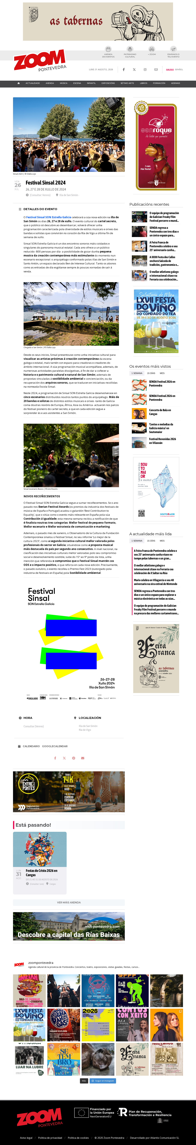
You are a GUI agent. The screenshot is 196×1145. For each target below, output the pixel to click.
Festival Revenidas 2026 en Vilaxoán (162, 441)
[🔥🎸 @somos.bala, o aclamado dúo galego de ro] (166, 1025)
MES (162, 373)
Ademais (175, 83)
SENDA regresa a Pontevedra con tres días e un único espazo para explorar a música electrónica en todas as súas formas (164, 231)
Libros (143, 83)
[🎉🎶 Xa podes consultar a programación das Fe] (63, 1059)
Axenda (50, 83)
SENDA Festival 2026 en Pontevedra (162, 383)
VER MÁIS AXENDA (69, 902)
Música (63, 83)
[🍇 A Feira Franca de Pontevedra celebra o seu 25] (132, 1059)
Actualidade (33, 83)
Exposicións (108, 83)
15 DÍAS (151, 373)
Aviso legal (26, 1137)
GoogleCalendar (55, 746)
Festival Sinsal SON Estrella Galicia (49, 217)
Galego (170, 69)
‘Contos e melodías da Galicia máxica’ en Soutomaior (161, 428)
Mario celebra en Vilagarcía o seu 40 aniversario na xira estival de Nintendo (155, 582)
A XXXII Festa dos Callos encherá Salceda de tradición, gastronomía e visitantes (163, 261)
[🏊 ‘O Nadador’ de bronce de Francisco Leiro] (98, 1059)
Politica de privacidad (50, 1137)
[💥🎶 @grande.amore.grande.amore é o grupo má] (63, 990)
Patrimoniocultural (130, 55)
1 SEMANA (137, 373)
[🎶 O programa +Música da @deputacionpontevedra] (29, 1059)
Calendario (31, 746)
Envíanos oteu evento (173, 55)
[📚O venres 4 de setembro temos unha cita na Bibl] (132, 1025)
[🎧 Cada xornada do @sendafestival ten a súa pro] (98, 1025)
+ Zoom (152, 54)
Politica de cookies (78, 1137)
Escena (77, 83)
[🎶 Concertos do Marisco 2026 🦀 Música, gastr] (98, 990)
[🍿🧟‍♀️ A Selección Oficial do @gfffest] (132, 990)
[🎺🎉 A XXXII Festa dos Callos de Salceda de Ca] (63, 1025)
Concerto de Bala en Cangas (160, 412)
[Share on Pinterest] (73, 758)
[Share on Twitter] (64, 758)
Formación (159, 83)
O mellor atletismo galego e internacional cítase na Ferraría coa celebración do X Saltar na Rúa (164, 275)
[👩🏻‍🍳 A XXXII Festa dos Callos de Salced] (166, 1059)
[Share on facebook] (55, 758)
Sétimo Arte (127, 83)
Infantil (91, 83)
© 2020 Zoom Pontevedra (109, 1137)
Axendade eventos (108, 55)
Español (179, 69)
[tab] (136, 373)
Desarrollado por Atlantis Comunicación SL (154, 1137)
